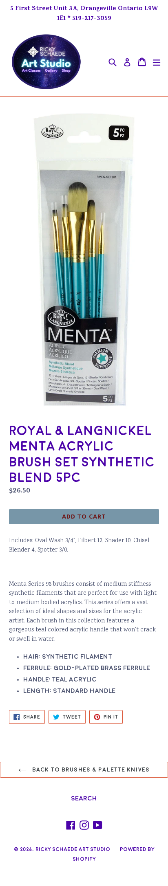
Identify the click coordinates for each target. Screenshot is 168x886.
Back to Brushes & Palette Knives (90, 770)
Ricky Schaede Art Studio (72, 849)
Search (84, 798)
